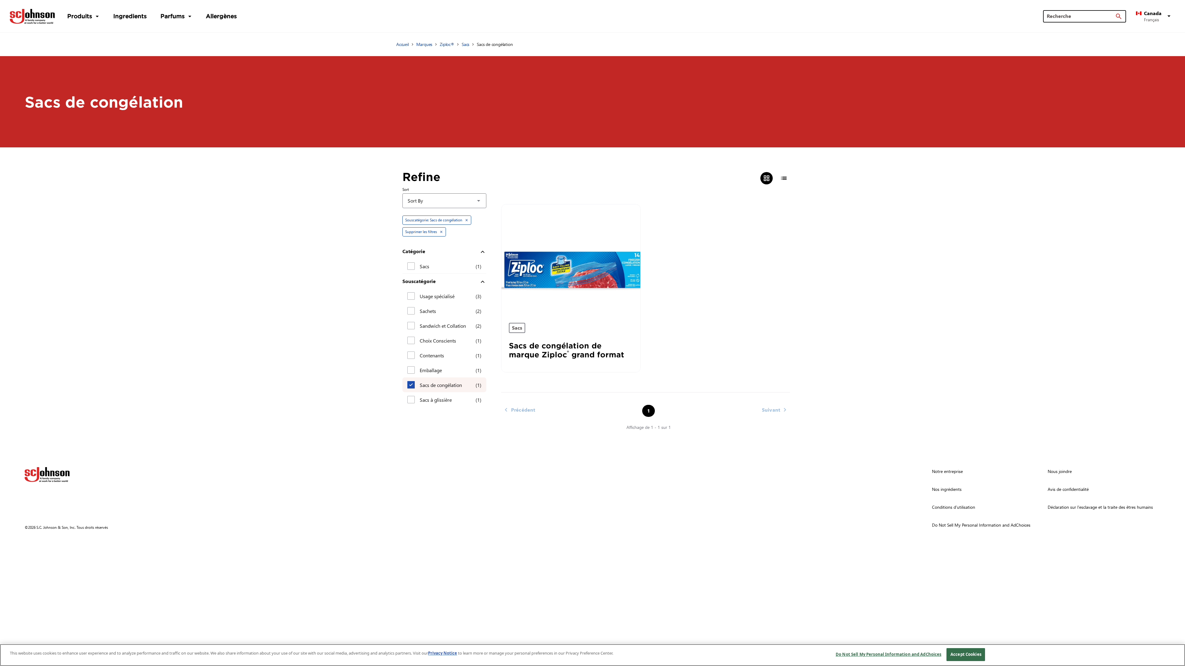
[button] (1154, 16)
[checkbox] (411, 266)
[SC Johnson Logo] (47, 474)
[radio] (766, 178)
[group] (775, 178)
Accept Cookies (965, 654)
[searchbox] (1081, 16)
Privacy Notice (442, 653)
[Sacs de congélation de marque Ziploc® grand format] (570, 259)
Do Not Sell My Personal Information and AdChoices (888, 654)
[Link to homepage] (32, 16)
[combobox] (444, 200)
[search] (1118, 16)
